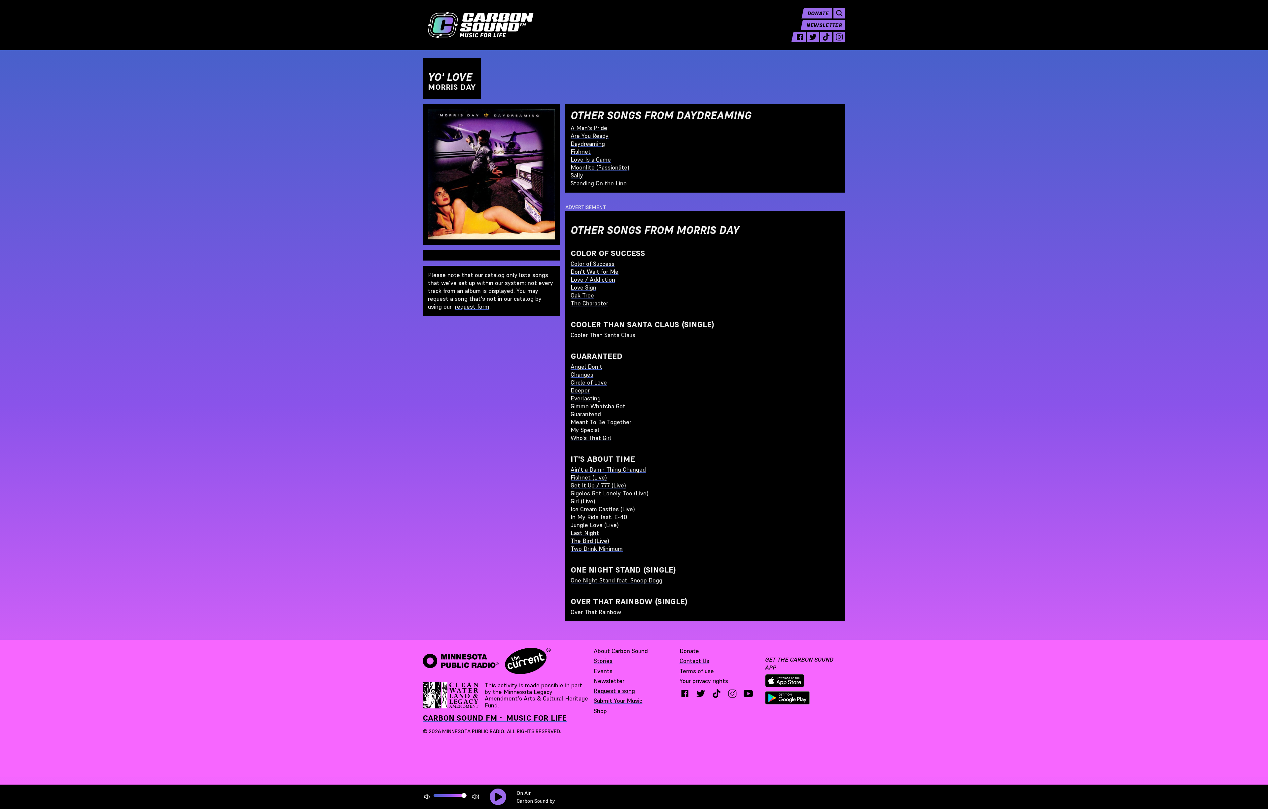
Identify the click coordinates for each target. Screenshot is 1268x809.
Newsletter (824, 25)
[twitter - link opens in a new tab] (813, 37)
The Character (589, 303)
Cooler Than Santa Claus (603, 335)
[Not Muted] (427, 797)
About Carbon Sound (621, 651)
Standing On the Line (599, 183)
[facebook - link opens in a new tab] (800, 37)
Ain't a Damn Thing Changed (608, 469)
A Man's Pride (589, 128)
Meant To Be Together (601, 422)
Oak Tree (582, 295)
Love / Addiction (593, 279)
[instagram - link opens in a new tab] (839, 37)
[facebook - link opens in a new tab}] (685, 693)
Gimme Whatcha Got (598, 406)
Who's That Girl (591, 438)
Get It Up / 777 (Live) (598, 485)
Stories (603, 661)
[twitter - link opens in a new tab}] (700, 693)
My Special (585, 430)
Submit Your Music (618, 700)
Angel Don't (586, 366)
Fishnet (581, 151)
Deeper (580, 390)
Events (603, 671)
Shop (600, 711)
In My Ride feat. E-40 (599, 517)
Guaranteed (586, 414)
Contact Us (694, 661)
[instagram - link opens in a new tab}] (732, 693)
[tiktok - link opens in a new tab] (826, 37)
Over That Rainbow (596, 612)
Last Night (585, 533)
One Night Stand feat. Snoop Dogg (616, 580)
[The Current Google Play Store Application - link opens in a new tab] (787, 697)
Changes (582, 374)
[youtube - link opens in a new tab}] (748, 693)
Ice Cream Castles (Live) (603, 509)
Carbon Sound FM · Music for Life (495, 718)
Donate (818, 13)
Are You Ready (590, 136)
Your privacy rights (704, 681)
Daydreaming (588, 143)
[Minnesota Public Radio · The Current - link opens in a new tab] (487, 661)
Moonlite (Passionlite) (600, 167)
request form (472, 306)
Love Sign (583, 287)
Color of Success (593, 263)
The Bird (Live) (590, 541)
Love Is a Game (591, 159)
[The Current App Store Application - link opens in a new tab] (785, 680)
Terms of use (697, 671)
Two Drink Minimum (597, 548)
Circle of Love (589, 382)
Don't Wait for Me (594, 271)
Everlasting (586, 398)
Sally (577, 175)
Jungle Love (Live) (595, 525)
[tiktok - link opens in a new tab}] (716, 693)
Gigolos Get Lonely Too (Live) (610, 493)
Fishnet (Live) (589, 477)
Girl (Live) (583, 501)
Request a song (614, 691)
